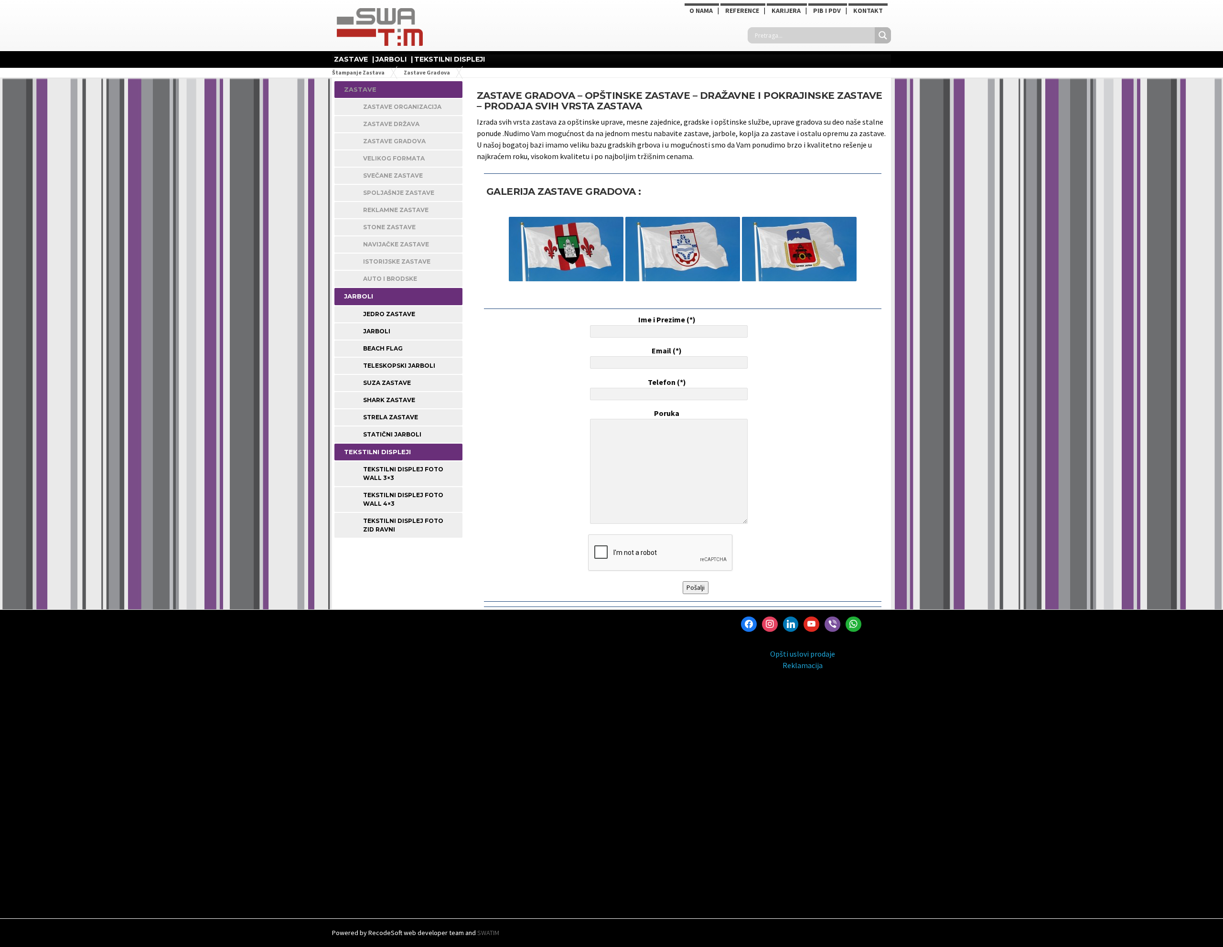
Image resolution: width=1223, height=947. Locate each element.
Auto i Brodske (390, 278)
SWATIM (488, 932)
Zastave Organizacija (402, 106)
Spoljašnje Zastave (398, 192)
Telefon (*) (667, 382)
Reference (742, 10)
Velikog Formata (394, 158)
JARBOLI (391, 59)
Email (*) (667, 350)
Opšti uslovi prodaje (802, 654)
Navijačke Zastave (396, 244)
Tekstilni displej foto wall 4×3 (403, 499)
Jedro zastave (389, 314)
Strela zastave (390, 417)
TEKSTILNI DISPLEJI (449, 59)
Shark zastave (389, 400)
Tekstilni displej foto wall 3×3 (403, 473)
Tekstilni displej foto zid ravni (403, 525)
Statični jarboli (392, 434)
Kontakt (868, 10)
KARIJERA (786, 10)
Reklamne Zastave (396, 209)
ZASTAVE (351, 59)
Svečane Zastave (393, 175)
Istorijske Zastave (396, 261)
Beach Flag (383, 348)
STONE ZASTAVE (389, 227)
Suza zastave (387, 382)
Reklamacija (803, 665)
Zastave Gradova (394, 141)
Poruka (666, 413)
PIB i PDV (827, 10)
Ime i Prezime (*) (667, 319)
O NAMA (701, 10)
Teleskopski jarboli (399, 365)
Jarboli (376, 331)
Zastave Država (391, 124)
